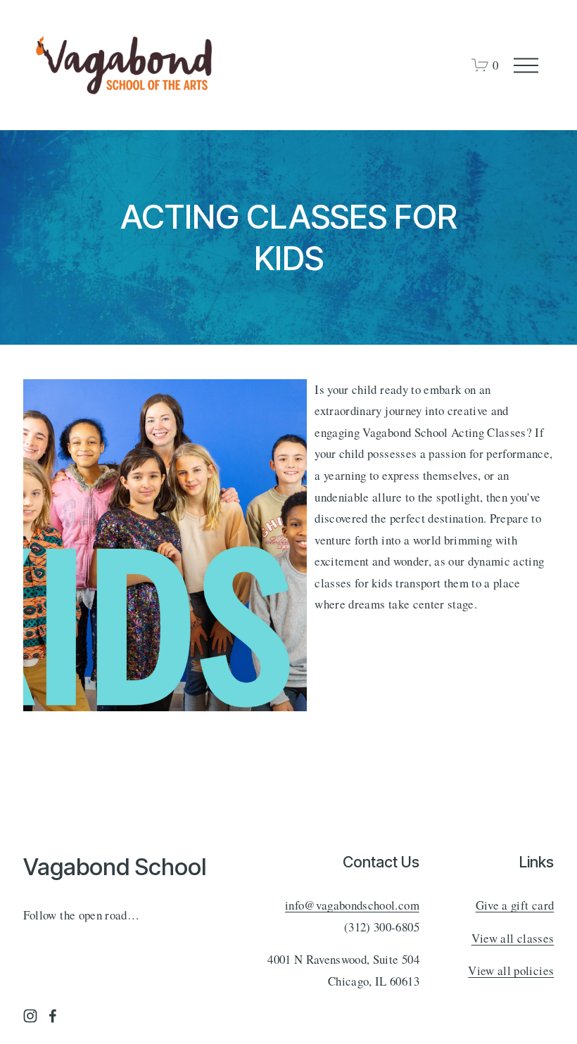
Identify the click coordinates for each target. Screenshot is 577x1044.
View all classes (512, 938)
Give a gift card (515, 905)
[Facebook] (53, 1016)
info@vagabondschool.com (352, 905)
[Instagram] (30, 1016)
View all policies (511, 970)
